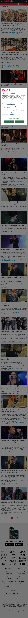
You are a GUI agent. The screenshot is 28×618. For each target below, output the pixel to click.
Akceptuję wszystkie (20, 121)
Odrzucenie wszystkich (8, 121)
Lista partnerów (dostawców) (8, 114)
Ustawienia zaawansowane (14, 118)
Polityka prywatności (11, 104)
